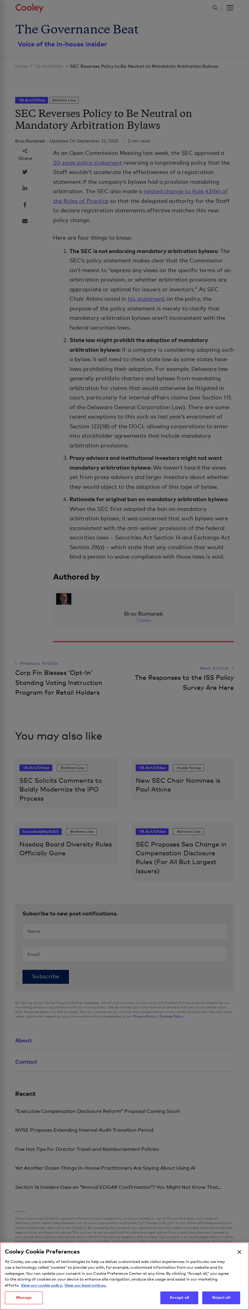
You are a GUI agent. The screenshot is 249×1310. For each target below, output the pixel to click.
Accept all (179, 1298)
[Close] (239, 1252)
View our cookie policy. (42, 1286)
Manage (24, 1298)
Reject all (221, 1298)
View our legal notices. (85, 1286)
